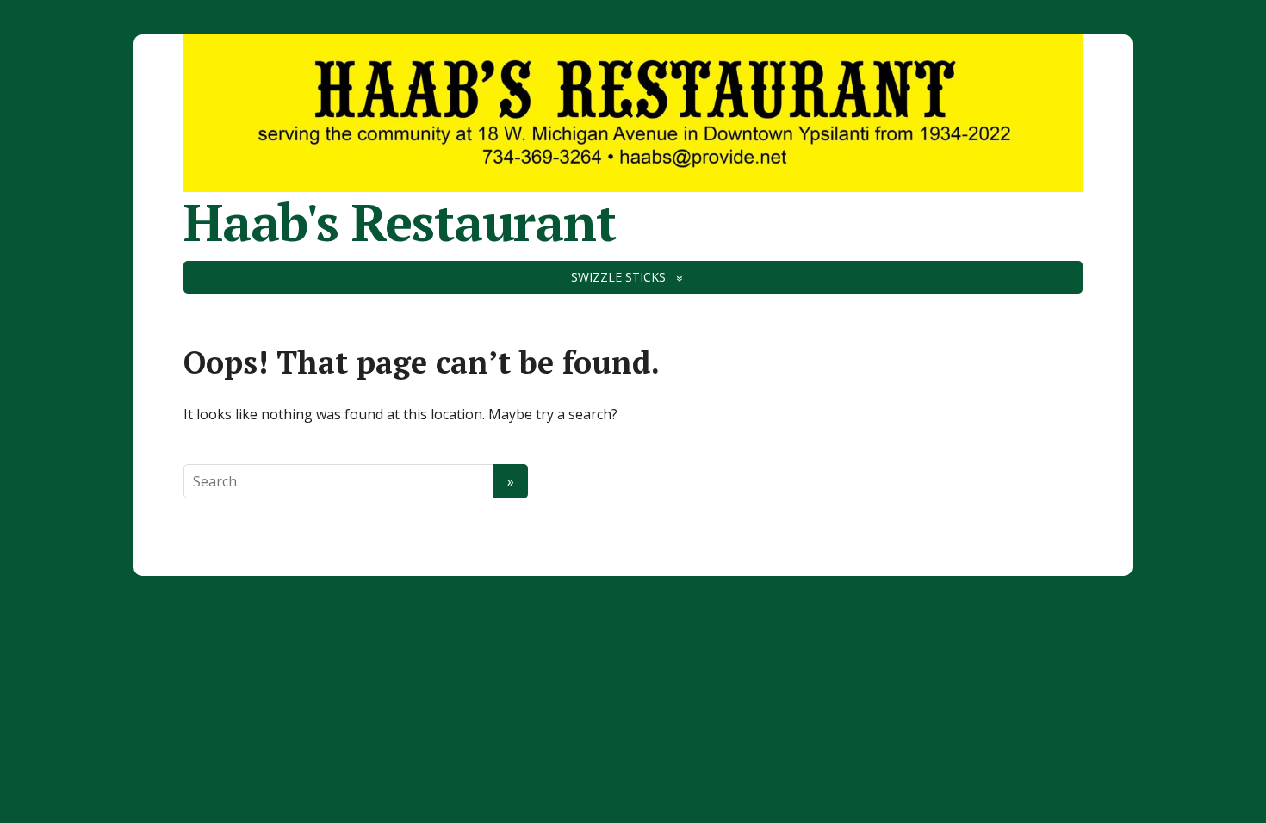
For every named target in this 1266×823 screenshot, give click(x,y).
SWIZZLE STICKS (618, 277)
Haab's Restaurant (399, 222)
